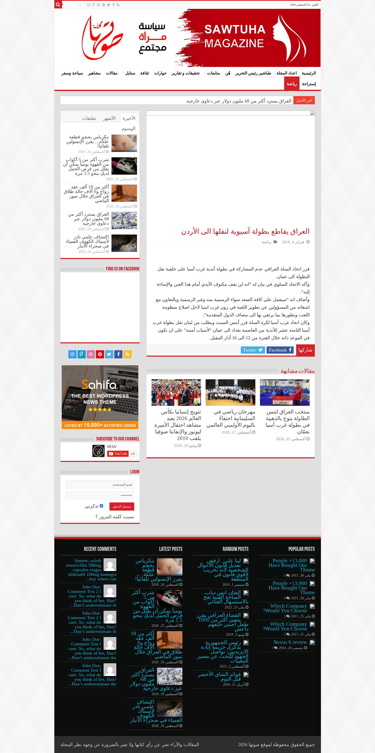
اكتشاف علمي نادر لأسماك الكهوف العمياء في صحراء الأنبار (87, 241)
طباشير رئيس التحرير (253, 73)
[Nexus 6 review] (312, 642)
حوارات (160, 73)
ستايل (130, 73)
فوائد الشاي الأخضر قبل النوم (219, 676)
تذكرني (92, 506)
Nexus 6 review (290, 642)
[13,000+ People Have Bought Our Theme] (312, 560)
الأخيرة (129, 118)
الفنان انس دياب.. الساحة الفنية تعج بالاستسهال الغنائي (225, 597)
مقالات (112, 73)
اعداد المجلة (287, 73)
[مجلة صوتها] (187, 38)
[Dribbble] (98, 5)
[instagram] (89, 5)
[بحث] (58, 4)
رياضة (292, 84)
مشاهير (94, 73)
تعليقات (89, 118)
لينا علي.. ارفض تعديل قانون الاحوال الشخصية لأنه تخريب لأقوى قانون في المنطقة (222, 569)
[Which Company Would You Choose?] (312, 606)
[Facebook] (113, 5)
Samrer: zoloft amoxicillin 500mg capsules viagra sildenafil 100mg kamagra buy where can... (91, 569)
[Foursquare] (93, 5)
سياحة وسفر (72, 73)
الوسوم (128, 128)
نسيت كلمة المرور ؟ (114, 516)
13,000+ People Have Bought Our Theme (292, 565)
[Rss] (118, 5)
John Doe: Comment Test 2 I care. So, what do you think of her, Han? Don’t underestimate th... (92, 596)
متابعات (213, 73)
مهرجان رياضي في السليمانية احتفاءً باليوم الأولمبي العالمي (230, 418)
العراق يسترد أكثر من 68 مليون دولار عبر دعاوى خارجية (238, 100)
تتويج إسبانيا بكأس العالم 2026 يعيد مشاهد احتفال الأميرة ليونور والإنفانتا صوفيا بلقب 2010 (177, 425)
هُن (227, 73)
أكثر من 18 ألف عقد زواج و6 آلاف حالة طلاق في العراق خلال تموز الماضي (86, 193)
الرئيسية (309, 73)
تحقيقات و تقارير (185, 73)
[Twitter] (109, 5)
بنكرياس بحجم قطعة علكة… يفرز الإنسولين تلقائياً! (87, 141)
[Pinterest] (104, 5)
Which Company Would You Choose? (285, 608)
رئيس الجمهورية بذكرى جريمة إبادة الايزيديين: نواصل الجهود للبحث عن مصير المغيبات (222, 651)
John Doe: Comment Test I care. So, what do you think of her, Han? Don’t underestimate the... (92, 648)
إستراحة (309, 84)
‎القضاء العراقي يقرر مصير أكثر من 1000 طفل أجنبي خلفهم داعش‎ (222, 622)
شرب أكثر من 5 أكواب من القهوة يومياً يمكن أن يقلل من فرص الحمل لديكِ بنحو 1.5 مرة (86, 166)
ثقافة (144, 73)
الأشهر (109, 118)
